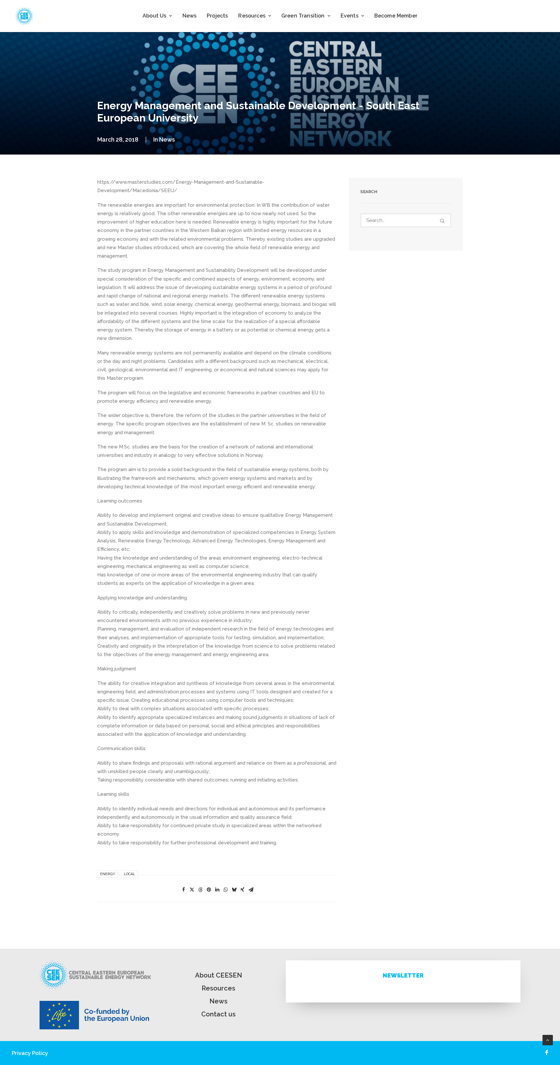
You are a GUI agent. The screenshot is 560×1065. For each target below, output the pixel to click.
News (189, 16)
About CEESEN (218, 975)
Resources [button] (251, 16)
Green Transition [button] (303, 16)
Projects (217, 16)
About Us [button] (154, 16)
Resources (218, 988)
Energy (107, 874)
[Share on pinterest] (209, 890)
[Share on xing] (242, 890)
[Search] (405, 220)
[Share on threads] (200, 890)
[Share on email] (251, 890)
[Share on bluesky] (234, 890)
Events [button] (349, 16)
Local (129, 874)
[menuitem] (157, 16)
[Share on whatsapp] (225, 890)
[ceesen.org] (24, 16)
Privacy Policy (30, 1053)
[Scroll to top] (547, 1040)
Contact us (218, 1014)
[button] (442, 221)
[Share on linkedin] (217, 890)
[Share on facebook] (183, 890)
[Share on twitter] (192, 890)
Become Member (395, 16)
